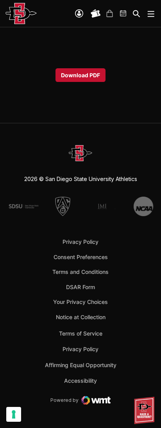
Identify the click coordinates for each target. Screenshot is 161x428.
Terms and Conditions (80, 271)
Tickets (95, 13)
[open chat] (145, 410)
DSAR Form (80, 287)
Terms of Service (80, 333)
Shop (109, 13)
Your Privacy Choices (80, 301)
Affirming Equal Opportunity (80, 365)
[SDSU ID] (79, 13)
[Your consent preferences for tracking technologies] (13, 414)
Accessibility (80, 380)
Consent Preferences (81, 257)
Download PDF (80, 75)
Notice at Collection (81, 317)
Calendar (123, 13)
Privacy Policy (80, 241)
